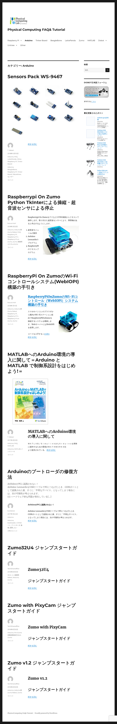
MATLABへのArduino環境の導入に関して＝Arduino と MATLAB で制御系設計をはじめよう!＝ (42, 362)
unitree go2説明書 (103, 119)
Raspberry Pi (13, 40)
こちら (93, 101)
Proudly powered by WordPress (46, 713)
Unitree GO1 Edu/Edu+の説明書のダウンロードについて (102, 162)
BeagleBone (56, 40)
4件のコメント (12, 531)
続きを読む (32, 144)
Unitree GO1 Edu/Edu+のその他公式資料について (102, 133)
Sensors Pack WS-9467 (35, 76)
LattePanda (70, 40)
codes (46, 334)
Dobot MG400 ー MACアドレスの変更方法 (102, 172)
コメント (10, 180)
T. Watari (11, 150)
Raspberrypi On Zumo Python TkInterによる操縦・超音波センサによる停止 (42, 202)
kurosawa (11, 511)
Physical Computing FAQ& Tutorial (36, 30)
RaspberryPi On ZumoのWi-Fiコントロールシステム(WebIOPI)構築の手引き (43, 281)
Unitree (11, 45)
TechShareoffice (13, 569)
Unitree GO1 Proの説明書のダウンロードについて (102, 145)
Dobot (101, 40)
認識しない (13, 527)
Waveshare (17, 174)
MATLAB (91, 40)
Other (23, 45)
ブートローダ (15, 525)
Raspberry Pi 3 (13, 237)
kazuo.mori (12, 223)
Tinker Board (41, 40)
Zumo (81, 40)
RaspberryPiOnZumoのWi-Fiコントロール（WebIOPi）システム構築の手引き (53, 301)
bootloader (12, 523)
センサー (10, 177)
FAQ (15, 157)
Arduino (28, 40)
